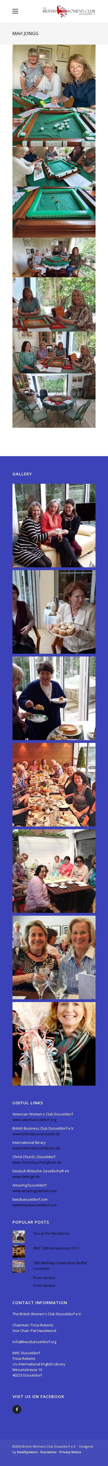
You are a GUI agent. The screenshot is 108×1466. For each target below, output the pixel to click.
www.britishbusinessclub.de (36, 1133)
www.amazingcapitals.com (34, 1190)
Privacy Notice (70, 1452)
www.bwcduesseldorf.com (34, 1204)
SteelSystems (27, 1452)
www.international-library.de (36, 1148)
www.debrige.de (26, 1176)
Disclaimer (49, 1452)
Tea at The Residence (51, 1233)
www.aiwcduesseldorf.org (34, 1119)
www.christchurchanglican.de (36, 1162)
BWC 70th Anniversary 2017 (56, 1248)
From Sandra (44, 1277)
